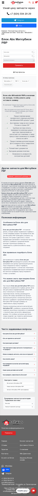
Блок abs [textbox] (18, 52)
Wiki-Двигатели (25, 453)
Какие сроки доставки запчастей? (13, 370)
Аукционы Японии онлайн (26, 459)
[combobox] (19, 52)
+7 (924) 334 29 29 (20, 14)
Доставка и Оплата (27, 445)
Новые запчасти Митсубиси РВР (15, 386)
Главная (4, 441)
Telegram (20, 20)
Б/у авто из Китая (8, 458)
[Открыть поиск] (29, 2)
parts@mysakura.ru (8, 482)
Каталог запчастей (26, 441)
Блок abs (19, 403)
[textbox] (18, 60)
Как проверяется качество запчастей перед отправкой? (16, 364)
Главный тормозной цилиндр (19, 406)
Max (20, 25)
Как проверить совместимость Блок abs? (15, 374)
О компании (24, 449)
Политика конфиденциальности (13, 428)
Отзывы (4, 445)
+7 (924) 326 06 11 (8, 480)
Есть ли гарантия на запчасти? (12, 338)
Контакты (5, 453)
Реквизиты (8, 433)
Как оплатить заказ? (9, 359)
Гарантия (5, 449)
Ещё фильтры (20, 72)
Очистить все (8, 84)
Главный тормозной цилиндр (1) (19, 176)
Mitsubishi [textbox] (18, 56)
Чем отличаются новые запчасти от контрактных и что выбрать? (17, 348)
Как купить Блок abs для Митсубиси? (14, 333)
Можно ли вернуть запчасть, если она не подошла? (18, 354)
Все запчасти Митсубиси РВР (14, 383)
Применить (19, 65)
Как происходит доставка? (11, 343)
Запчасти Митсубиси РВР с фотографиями (18, 389)
